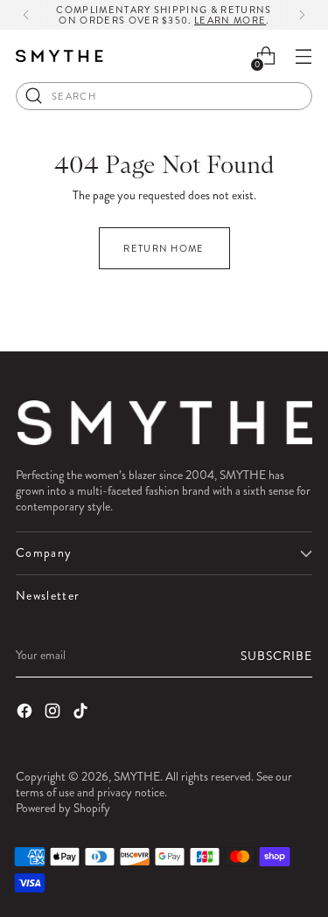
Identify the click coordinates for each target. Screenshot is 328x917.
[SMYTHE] (59, 56)
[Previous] (26, 15)
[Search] (34, 96)
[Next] (302, 15)
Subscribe (276, 655)
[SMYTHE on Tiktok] (82, 712)
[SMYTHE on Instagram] (54, 712)
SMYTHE (137, 776)
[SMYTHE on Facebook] (26, 712)
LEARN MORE (230, 20)
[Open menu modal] (303, 56)
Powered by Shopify (63, 807)
